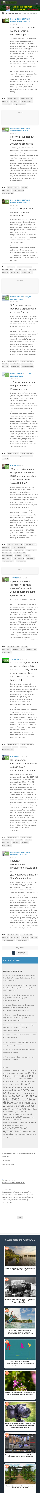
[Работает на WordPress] (14, 1223)
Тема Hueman (30, 1223)
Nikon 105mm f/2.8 (7, 550)
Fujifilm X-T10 (11, 267)
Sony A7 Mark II (30, 558)
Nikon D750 (27, 555)
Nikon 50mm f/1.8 (6, 552)
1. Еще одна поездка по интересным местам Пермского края (23, 385)
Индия (23, 1114)
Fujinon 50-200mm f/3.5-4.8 (10, 1079)
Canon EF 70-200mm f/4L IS (15, 544)
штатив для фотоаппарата (10, 1137)
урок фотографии (6, 652)
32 (8, 579)
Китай (29, 1114)
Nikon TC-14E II (15, 101)
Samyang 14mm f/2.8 (27, 101)
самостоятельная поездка (15, 1125)
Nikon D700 (18, 555)
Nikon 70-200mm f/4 (7, 555)
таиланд (26, 1131)
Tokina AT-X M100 (6, 104)
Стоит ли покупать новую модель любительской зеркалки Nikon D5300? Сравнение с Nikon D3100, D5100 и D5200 (20, 1332)
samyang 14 (16, 842)
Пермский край (16, 297)
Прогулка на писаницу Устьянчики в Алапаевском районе (22, 140)
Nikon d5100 (32, 269)
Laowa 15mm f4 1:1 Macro (18, 547)
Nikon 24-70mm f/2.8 (13, 98)
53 (8, 467)
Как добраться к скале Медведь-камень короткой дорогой (22, 31)
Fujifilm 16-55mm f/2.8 (30, 544)
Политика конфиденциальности (13, 1183)
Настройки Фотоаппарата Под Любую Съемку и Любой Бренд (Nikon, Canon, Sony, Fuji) (19, 977)
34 (8, 758)
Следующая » (21, 952)
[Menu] (37, 2)
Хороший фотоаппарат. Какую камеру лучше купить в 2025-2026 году (20, 1486)
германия (6, 1120)
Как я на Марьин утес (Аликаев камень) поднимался (21, 212)
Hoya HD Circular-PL (16, 1081)
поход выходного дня (19, 104)
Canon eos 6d (13, 1073)
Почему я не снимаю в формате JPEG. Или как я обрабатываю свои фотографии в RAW (20, 1455)
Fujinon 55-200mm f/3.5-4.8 (24, 267)
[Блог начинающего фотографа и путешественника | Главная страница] (11, 2)
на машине (17, 1120)
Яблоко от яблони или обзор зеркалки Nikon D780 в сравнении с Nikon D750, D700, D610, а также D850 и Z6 (24, 476)
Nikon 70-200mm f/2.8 (26, 98)
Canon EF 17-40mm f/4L (11, 1071)
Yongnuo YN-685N (21, 561)
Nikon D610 (5, 101)
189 (7, 660)
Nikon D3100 (23, 1100)
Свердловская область (20, 21)
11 (8, 129)
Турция (18, 1117)
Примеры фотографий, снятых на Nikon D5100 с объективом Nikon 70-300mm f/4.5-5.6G (20, 1393)
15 (8, 375)
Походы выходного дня (20, 19)
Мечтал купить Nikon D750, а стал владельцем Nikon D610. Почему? (20, 1269)
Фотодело (14, 466)
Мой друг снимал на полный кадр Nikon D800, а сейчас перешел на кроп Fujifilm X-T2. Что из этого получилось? (20, 1301)
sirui (28, 1106)
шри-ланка (33, 1134)
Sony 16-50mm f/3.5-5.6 (18, 1109)
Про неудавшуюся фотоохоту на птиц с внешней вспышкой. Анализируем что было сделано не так (22, 588)
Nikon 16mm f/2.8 (19, 550)
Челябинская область (19, 855)
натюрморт (24, 1119)
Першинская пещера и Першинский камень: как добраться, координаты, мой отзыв (18, 997)
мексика (11, 1119)
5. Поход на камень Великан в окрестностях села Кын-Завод (23, 308)
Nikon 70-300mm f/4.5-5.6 (20, 1096)
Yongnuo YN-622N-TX (7, 561)
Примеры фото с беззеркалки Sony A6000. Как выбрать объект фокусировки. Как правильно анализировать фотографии (20, 1425)
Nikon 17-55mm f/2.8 (13, 837)
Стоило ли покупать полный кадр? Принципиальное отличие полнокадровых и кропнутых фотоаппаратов (20, 1363)
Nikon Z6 (15, 747)
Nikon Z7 (22, 747)
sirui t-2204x (5, 366)
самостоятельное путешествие (15, 1129)
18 (8, 853)
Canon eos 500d (23, 1073)
